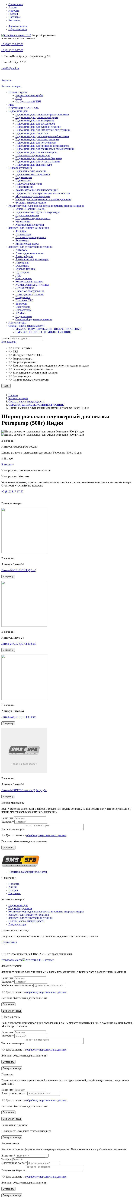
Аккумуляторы (17, 322)
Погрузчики (22, 297)
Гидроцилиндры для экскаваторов (36, 152)
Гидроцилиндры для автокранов (34, 120)
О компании (15, 4)
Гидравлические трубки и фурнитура (37, 212)
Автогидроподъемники (29, 253)
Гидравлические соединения (32, 174)
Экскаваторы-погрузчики (30, 237)
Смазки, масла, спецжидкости (26, 325)
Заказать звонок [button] (17, 26)
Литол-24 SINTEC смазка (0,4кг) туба (24, 790)
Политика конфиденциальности (27, 871)
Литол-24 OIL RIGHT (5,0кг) (18, 716)
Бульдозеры (22, 240)
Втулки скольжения (27, 215)
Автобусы (21, 249)
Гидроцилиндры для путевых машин (37, 161)
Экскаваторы (23, 234)
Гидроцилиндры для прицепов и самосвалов (42, 145)
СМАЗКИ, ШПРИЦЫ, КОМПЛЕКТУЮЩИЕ (43, 332)
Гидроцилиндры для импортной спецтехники (42, 129)
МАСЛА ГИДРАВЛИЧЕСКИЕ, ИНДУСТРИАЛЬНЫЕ (48, 328)
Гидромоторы (23, 177)
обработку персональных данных (46, 835)
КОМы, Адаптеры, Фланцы (32, 284)
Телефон (6, 1159)
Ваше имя (7, 817)
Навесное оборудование (29, 290)
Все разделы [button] (8, 341)
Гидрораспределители (28, 183)
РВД (11, 104)
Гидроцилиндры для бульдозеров (35, 123)
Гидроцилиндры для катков (32, 133)
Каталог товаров (18, 398)
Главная (13, 395)
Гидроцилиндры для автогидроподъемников (42, 114)
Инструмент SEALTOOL (23, 107)
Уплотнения (22, 221)
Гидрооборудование (20, 167)
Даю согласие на (36, 835)
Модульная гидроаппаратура (32, 196)
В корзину (7, 464)
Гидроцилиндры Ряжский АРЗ (33, 164)
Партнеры (14, 16)
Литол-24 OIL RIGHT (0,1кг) (18, 570)
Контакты (14, 20)
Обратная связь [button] (17, 29)
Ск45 (18, 98)
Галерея (13, 13)
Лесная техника (24, 287)
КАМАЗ (20, 313)
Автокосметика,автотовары (32, 259)
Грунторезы (22, 272)
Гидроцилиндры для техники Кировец (38, 158)
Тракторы (21, 303)
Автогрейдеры (24, 256)
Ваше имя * (8, 1155)
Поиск (5, 338)
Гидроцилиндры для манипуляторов (37, 139)
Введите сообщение (13, 1170)
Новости (13, 10)
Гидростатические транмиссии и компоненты (42, 193)
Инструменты (23, 278)
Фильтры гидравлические (30, 202)
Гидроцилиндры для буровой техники (38, 126)
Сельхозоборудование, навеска (33, 319)
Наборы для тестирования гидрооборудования (43, 199)
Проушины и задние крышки (32, 218)
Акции (12, 7)
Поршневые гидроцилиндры (32, 155)
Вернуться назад (12, 1010)
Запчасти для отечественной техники (30, 246)
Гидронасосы (23, 180)
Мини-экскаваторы (27, 243)
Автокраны (22, 262)
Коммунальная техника (29, 281)
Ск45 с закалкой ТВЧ (28, 101)
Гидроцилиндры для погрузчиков (35, 142)
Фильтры (20, 230)
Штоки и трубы (17, 92)
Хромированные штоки (29, 224)
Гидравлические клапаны (30, 170)
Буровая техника (25, 268)
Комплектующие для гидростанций (36, 189)
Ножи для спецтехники (29, 294)
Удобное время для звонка (17, 985)
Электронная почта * (14, 1093)
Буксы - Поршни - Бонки (30, 208)
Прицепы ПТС (24, 300)
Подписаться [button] (9, 942)
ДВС (18, 275)
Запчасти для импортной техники (28, 227)
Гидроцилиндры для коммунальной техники (42, 136)
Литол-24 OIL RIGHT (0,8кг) (18, 643)
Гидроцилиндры (18, 110)
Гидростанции (24, 186)
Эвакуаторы (22, 306)
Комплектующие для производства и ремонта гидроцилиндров (46, 205)
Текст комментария (13, 829)
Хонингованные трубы (29, 95)
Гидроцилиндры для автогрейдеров (36, 117)
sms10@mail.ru (10, 68)
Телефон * (7, 821)
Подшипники (23, 316)
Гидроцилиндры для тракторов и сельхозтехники (45, 148)
